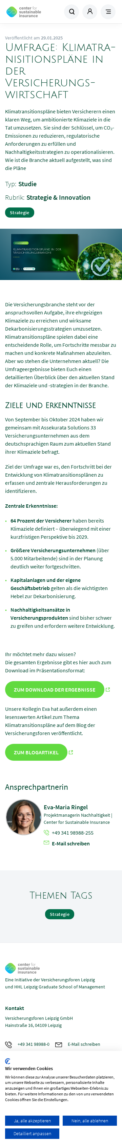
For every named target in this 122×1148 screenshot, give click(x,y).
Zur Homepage (33, 11)
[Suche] (71, 11)
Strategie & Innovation (58, 197)
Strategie (19, 212)
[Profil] (89, 11)
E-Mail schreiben (71, 843)
